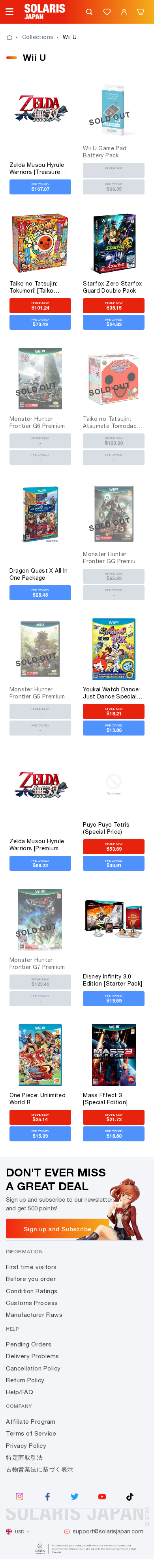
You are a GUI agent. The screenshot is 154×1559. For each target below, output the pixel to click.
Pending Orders (28, 1344)
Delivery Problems (32, 1356)
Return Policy (25, 1380)
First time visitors (31, 1267)
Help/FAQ (19, 1392)
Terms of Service (31, 1433)
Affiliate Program (31, 1421)
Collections (37, 37)
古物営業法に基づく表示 (39, 1469)
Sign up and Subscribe (57, 1228)
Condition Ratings (32, 1291)
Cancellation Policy (33, 1368)
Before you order (31, 1278)
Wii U (70, 37)
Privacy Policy (26, 1445)
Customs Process (32, 1302)
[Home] (14, 37)
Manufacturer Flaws (34, 1314)
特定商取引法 (24, 1457)
